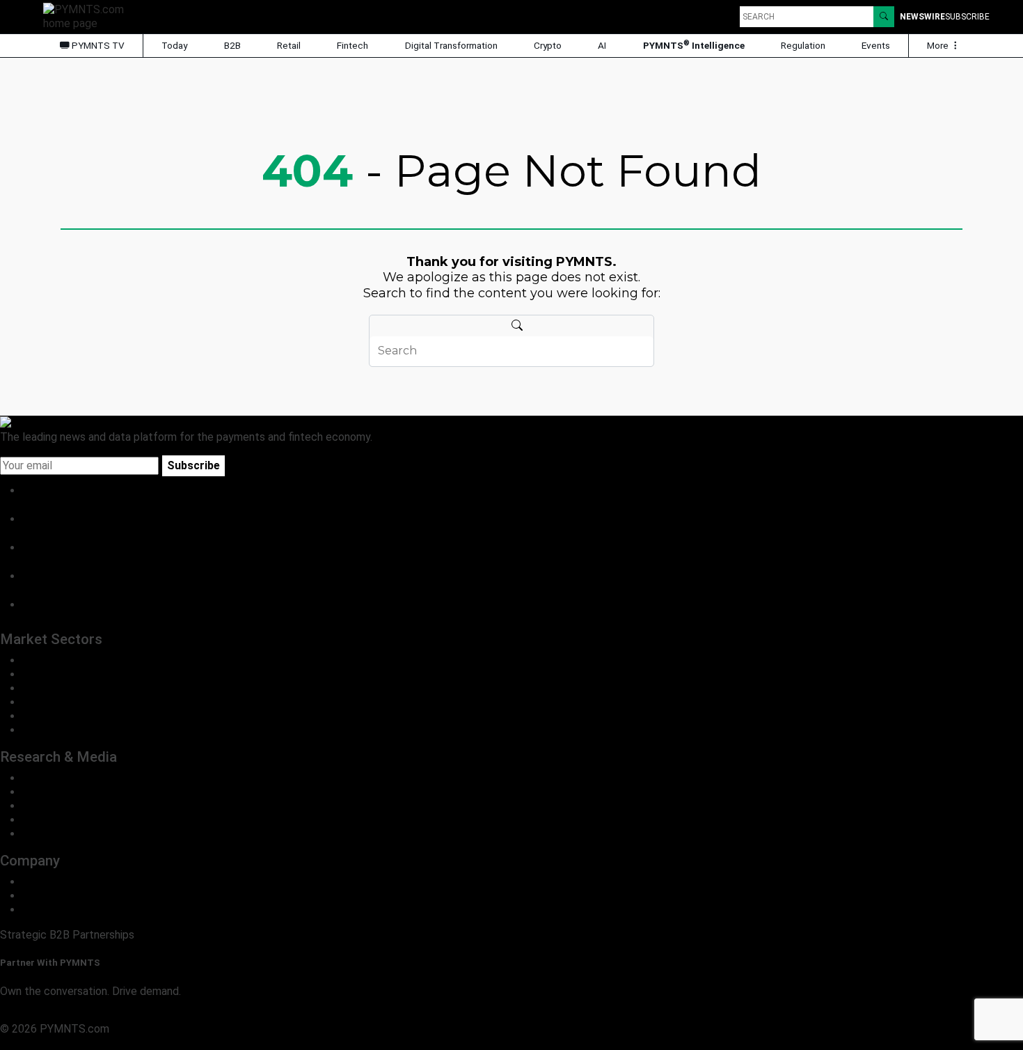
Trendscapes (54, 778)
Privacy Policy (35, 1042)
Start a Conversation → (57, 1014)
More (939, 45)
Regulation (803, 45)
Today (174, 45)
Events (876, 45)
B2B (232, 45)
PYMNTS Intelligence (694, 45)
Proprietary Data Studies (83, 792)
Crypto (548, 45)
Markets (42, 806)
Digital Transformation (451, 45)
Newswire (922, 17)
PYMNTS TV (97, 45)
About (37, 881)
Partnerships (53, 909)
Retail (289, 45)
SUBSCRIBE (967, 17)
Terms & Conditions (120, 1042)
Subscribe (193, 465)
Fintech (352, 45)
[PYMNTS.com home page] (88, 15)
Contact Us (50, 895)
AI (602, 45)
